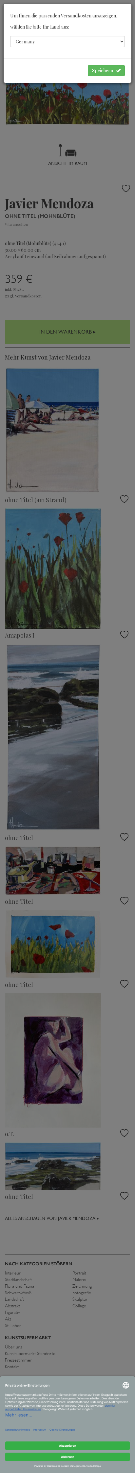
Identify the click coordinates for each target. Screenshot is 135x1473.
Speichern (104, 70)
